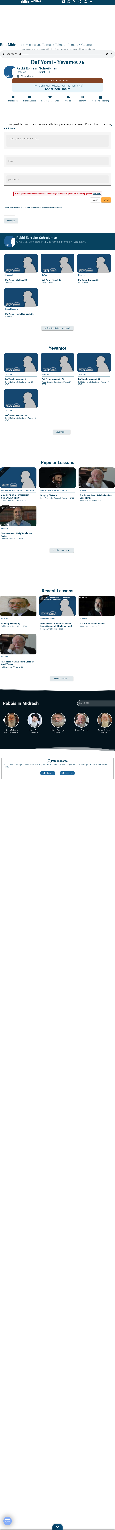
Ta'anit (45, 275)
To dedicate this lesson (59, 80)
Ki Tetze (83, 618)
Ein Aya (4, 528)
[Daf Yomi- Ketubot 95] (94, 271)
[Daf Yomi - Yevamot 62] (21, 407)
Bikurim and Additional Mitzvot (54, 490)
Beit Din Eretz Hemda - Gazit (51, 629)
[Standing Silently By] (18, 613)
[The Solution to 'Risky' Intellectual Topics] (18, 525)
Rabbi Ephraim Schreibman (16, 382)
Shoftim (5, 618)
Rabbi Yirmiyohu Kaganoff (50, 498)
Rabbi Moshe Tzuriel (9, 626)
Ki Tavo (83, 490)
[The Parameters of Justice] (97, 613)
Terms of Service (53, 207)
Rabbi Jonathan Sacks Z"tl (90, 626)
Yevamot (12, 220)
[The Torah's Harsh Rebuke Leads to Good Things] (97, 486)
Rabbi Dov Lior (85, 500)
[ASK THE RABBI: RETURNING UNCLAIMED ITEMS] (18, 486)
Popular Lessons (57, 462)
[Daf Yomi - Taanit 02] (57, 271)
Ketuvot (81, 275)
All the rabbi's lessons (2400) (58, 328)
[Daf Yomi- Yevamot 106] (57, 371)
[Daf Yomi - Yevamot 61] (94, 371)
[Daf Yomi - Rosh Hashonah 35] (21, 305)
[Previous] (3, 720)
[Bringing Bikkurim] (57, 485)
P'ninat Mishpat (47, 618)
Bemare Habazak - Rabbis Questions (17, 490)
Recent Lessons (57, 590)
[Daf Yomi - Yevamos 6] (21, 371)
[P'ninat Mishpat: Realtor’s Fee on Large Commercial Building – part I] (57, 615)
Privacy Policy (40, 207)
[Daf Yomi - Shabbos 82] (21, 271)
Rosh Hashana (11, 309)
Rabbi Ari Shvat (7, 539)
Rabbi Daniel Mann (8, 500)
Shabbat (9, 275)
